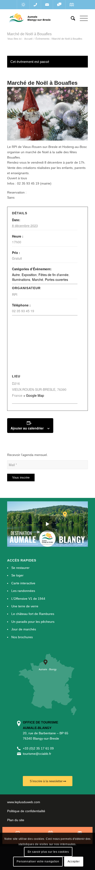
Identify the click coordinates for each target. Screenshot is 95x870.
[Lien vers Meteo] (23, 4)
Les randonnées (23, 591)
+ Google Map (33, 395)
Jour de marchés (23, 629)
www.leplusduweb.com (23, 802)
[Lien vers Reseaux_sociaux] (59, 4)
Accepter (74, 861)
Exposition (29, 274)
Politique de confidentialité (26, 811)
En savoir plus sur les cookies (48, 851)
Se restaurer (20, 568)
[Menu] (81, 18)
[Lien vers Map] (71, 4)
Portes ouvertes (56, 279)
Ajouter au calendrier (27, 428)
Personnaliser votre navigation (38, 861)
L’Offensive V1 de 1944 (28, 598)
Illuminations (21, 279)
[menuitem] (70, 18)
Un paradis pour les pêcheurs (32, 621)
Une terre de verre (24, 606)
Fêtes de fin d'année (53, 274)
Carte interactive (23, 583)
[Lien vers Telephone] (35, 4)
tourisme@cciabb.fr (37, 753)
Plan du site (15, 820)
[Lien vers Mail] (47, 4)
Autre (16, 274)
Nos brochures (22, 637)
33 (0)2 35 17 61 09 (39, 748)
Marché (37, 279)
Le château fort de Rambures (32, 614)
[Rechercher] (70, 18)
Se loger (17, 575)
